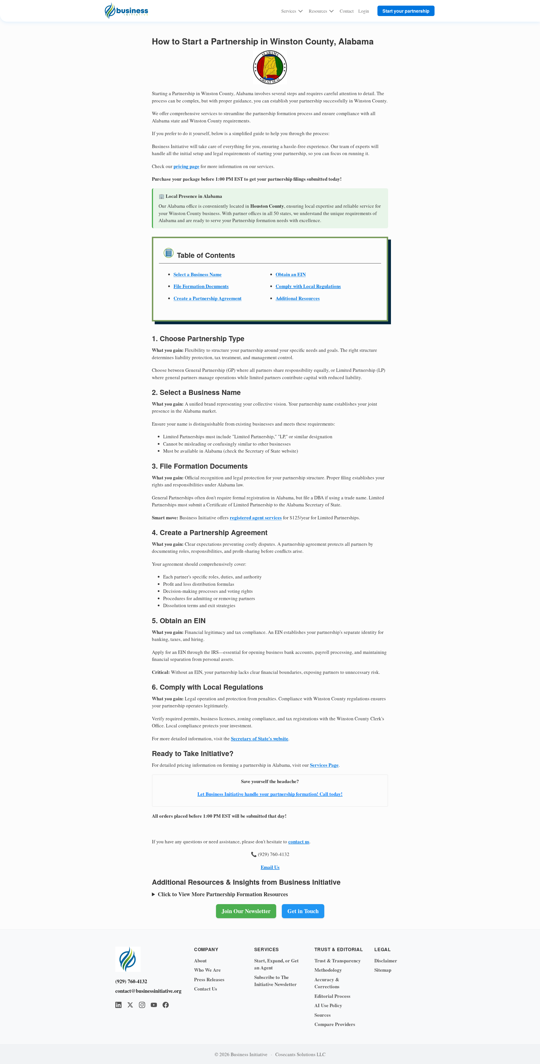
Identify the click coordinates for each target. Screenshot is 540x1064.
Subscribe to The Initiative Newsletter (275, 981)
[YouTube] (154, 1005)
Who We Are (207, 969)
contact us (298, 841)
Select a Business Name (198, 274)
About (200, 960)
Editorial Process (332, 996)
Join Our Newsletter (246, 911)
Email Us (270, 867)
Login (363, 11)
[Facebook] (166, 1005)
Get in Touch (303, 911)
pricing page (186, 166)
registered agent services (256, 517)
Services (288, 11)
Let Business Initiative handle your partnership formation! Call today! (270, 793)
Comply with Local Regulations (308, 286)
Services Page (324, 764)
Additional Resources (298, 298)
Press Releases (209, 979)
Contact (347, 11)
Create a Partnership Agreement (208, 298)
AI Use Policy (328, 1005)
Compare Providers (334, 1024)
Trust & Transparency (337, 960)
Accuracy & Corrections (326, 983)
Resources (318, 11)
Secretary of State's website (259, 738)
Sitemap (382, 969)
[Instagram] (142, 1005)
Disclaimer (385, 960)
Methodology (328, 969)
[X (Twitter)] (130, 1005)
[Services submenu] (300, 10)
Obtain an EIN (291, 274)
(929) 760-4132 (131, 981)
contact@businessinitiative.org (146, 990)
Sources (322, 1014)
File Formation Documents (201, 286)
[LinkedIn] (118, 1005)
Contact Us (205, 988)
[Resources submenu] (331, 10)
